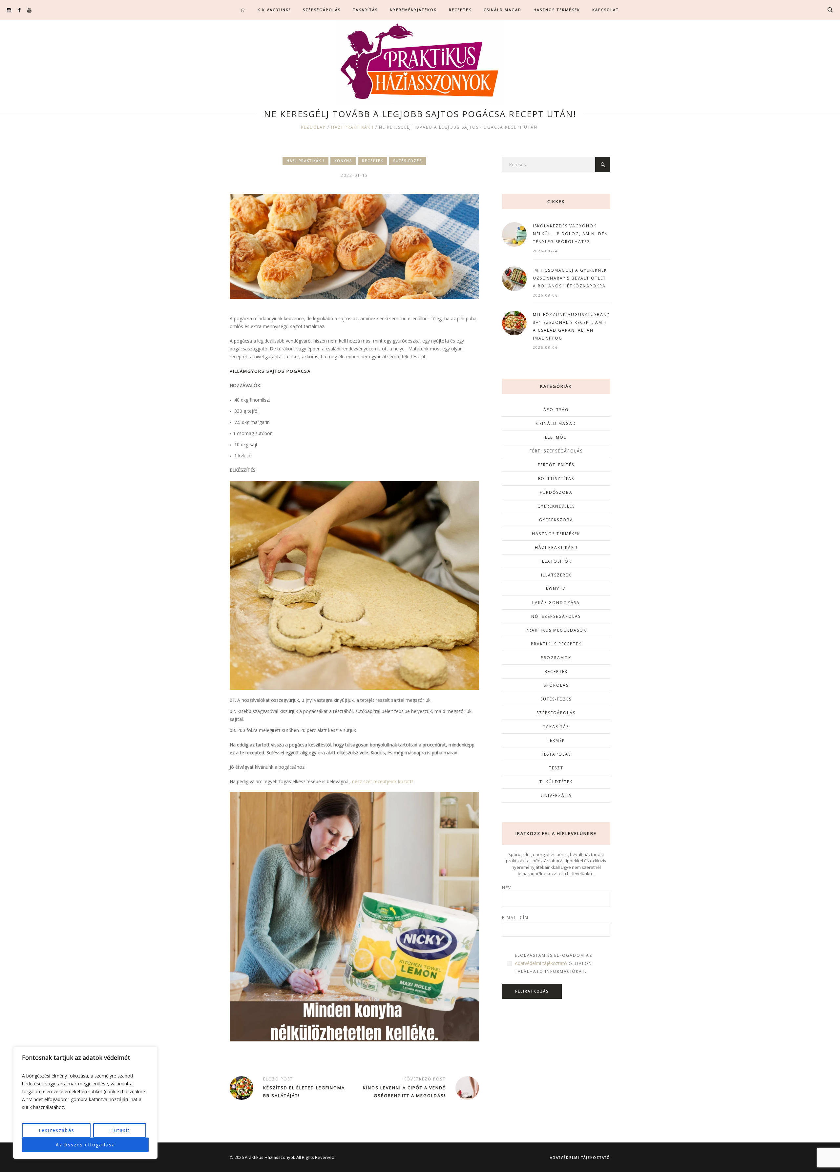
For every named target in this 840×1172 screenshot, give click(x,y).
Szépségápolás (556, 713)
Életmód (556, 437)
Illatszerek (556, 575)
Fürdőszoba (556, 492)
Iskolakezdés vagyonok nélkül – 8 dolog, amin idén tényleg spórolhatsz (570, 233)
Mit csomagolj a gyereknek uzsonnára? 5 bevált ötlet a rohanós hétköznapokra (570, 278)
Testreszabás (56, 1130)
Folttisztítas (556, 478)
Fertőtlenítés (556, 465)
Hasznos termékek (556, 533)
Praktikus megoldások (556, 630)
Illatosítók (556, 561)
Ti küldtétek (556, 782)
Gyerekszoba (556, 520)
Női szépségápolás (556, 616)
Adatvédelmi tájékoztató (541, 963)
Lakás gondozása (556, 602)
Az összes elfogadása (85, 1144)
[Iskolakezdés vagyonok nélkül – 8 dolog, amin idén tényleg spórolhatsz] (514, 234)
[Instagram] (9, 10)
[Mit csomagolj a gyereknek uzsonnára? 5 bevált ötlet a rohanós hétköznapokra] (514, 278)
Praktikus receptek (556, 644)
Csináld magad (556, 423)
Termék (556, 740)
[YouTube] (29, 10)
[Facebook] (19, 10)
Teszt (556, 768)
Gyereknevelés (556, 506)
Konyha (343, 160)
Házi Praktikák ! (352, 127)
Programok (556, 657)
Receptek (372, 160)
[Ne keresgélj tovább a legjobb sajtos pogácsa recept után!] (354, 246)
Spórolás (556, 685)
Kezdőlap (313, 127)
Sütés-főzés (407, 160)
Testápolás (556, 754)
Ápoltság (556, 409)
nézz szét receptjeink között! (382, 781)
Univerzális (556, 795)
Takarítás (556, 726)
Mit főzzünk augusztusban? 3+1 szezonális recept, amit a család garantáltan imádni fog (571, 326)
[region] (85, 1103)
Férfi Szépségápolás (556, 451)
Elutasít (119, 1130)
